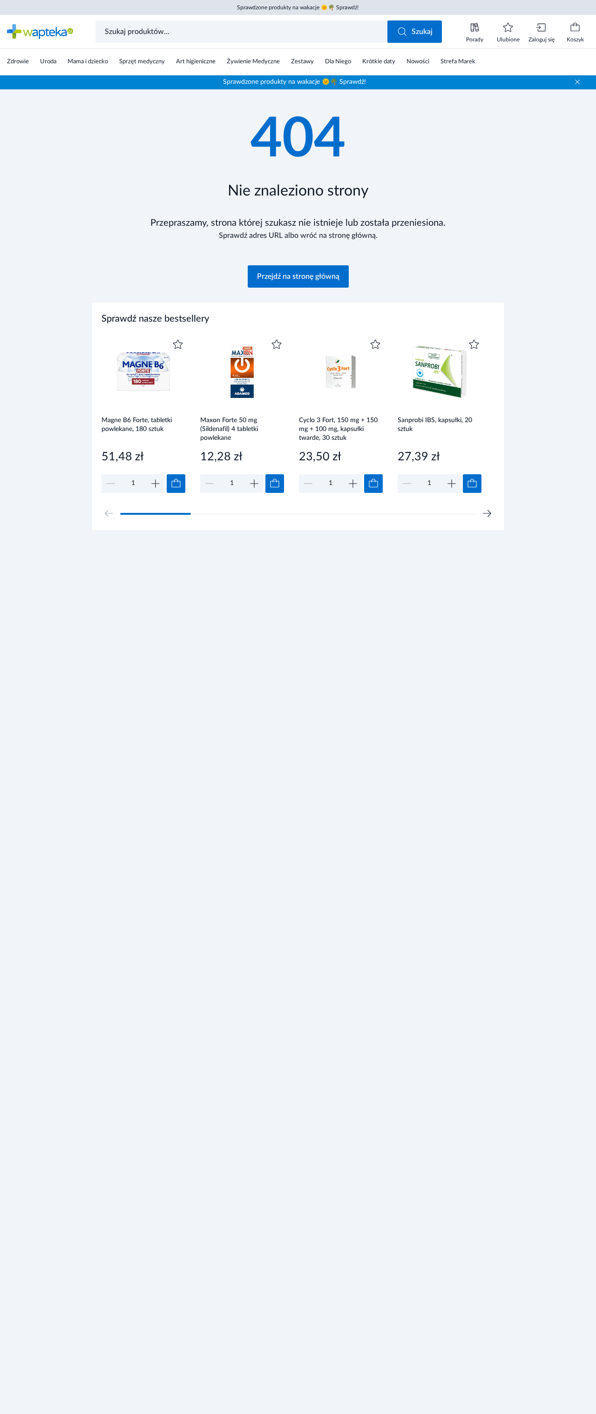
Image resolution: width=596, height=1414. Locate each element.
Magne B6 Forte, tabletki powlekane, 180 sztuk (137, 424)
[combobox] (242, 31)
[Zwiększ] (155, 483)
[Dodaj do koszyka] (176, 483)
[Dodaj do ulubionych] (177, 344)
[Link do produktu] (143, 415)
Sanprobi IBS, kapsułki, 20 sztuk (435, 424)
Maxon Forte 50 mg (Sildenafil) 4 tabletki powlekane (229, 429)
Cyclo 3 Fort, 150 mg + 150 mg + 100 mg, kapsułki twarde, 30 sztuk (338, 429)
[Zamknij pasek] (577, 82)
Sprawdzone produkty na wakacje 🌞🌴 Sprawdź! (298, 7)
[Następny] (487, 513)
